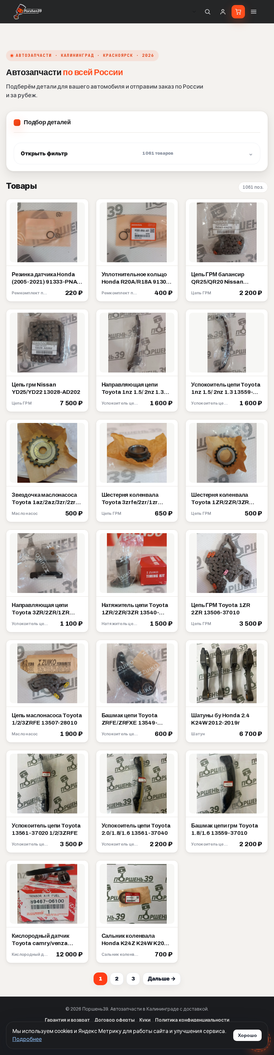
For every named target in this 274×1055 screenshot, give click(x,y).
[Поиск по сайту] (207, 11)
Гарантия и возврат (67, 1020)
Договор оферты (115, 1020)
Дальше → (162, 979)
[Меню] (253, 11)
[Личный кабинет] (223, 11)
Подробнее (27, 1039)
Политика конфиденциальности (192, 1020)
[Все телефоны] (194, 11)
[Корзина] (238, 11)
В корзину (67, 293)
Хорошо (247, 1035)
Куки (144, 1020)
